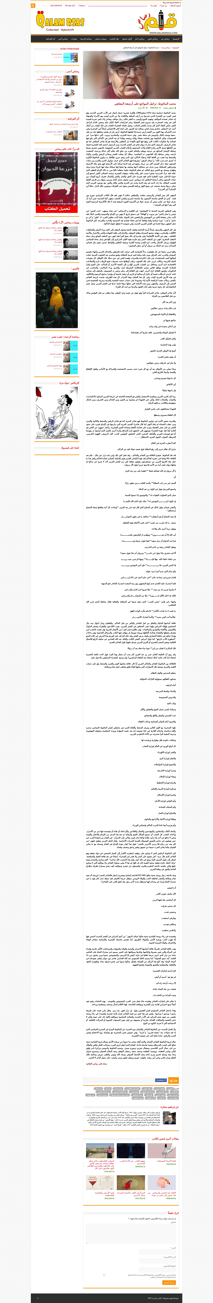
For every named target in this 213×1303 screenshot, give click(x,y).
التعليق (173, 1222)
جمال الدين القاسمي (132, 1089)
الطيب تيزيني (159, 1089)
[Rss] (38, 1298)
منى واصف (90, 1095)
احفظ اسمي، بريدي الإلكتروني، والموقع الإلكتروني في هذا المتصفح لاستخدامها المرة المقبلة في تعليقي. (152, 1276)
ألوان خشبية (127, 39)
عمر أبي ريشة (173, 1095)
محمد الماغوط (137, 1095)
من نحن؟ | (163, 6)
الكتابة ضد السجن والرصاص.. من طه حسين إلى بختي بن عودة (162, 1194)
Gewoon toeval (56, 54)
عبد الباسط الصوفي (120, 1092)
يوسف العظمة (138, 1098)
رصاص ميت (165, 48)
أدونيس (170, 1089)
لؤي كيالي (149, 1095)
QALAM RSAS (56, 6)
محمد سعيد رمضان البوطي (120, 1095)
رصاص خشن (153, 39)
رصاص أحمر (63, 39)
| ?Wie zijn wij (70, 6)
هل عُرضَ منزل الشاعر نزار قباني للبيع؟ (63, 124)
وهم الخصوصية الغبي (54, 366)
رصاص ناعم (139, 39)
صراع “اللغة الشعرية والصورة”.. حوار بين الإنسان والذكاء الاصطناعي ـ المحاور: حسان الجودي (49, 79)
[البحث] (33, 5)
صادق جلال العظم (148, 1092)
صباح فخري (134, 1092)
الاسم (173, 1248)
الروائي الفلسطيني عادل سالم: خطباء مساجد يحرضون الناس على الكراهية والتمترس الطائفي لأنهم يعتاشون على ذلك (100, 1164)
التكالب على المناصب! (53, 132)
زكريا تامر (175, 1092)
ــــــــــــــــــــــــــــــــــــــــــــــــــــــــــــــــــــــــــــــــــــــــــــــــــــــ (117, 6)
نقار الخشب (114, 39)
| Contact (82, 6)
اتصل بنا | (153, 6)
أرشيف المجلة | (175, 6)
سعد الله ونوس (163, 1092)
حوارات (74, 39)
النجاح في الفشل (55, 342)
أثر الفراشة (50, 39)
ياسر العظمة (151, 1098)
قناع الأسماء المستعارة (166, 1161)
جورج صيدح (118, 1089)
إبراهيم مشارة (168, 108)
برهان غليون (147, 1089)
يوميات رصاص (100, 39)
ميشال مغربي (173, 1098)
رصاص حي (165, 39)
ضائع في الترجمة (56, 354)
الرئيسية (176, 39)
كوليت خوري (160, 1095)
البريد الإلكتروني (169, 1257)
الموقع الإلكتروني (169, 1266)
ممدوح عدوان (102, 1095)
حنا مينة (108, 1089)
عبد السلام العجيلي (103, 1092)
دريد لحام (99, 1089)
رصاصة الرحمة (86, 39)
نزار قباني (162, 1098)
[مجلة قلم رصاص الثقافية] (106, 20)
